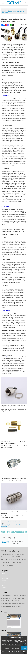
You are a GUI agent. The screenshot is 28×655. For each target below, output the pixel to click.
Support (4, 585)
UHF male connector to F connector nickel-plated (13, 478)
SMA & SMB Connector (19, 557)
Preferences (19, 651)
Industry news (13, 10)
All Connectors (8, 566)
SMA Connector (7, 95)
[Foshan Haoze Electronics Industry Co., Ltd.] (14, 3)
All (7, 10)
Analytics (13, 651)
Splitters (4, 580)
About (3, 576)
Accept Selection (15, 648)
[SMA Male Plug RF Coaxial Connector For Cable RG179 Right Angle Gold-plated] (14, 426)
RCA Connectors (6, 557)
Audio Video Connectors (19, 559)
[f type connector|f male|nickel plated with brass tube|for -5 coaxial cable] (14, 390)
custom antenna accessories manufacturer (12, 356)
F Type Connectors (7, 554)
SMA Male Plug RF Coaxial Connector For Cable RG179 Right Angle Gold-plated (13, 442)
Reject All (7, 648)
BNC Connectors (19, 554)
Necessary (6, 651)
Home (3, 10)
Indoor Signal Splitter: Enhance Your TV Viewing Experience (12, 525)
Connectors (5, 578)
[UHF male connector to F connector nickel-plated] (14, 463)
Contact (4, 587)
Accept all (24, 648)
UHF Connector (6, 310)
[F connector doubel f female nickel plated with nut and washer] (14, 496)
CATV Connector (6, 562)
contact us (19, 352)
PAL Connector (16, 562)
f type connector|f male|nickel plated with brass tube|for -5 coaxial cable (13, 405)
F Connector (6, 206)
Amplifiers (4, 583)
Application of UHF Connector (13, 521)
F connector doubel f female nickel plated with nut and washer (14, 512)
